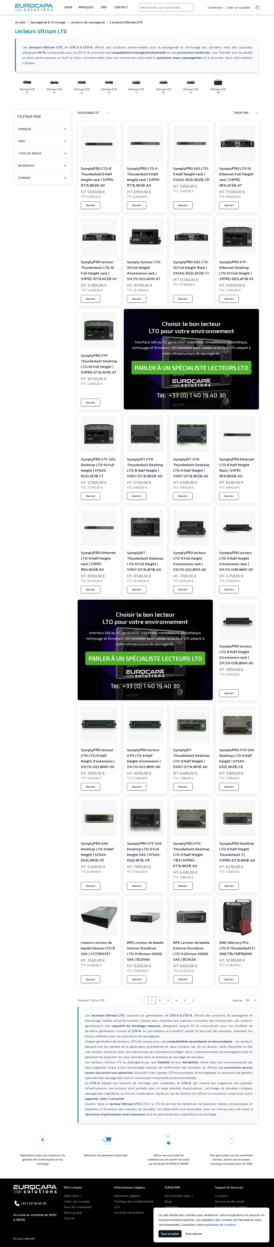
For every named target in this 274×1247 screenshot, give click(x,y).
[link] (143, 1000)
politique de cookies (220, 1224)
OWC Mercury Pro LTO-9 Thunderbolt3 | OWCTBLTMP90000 (237, 948)
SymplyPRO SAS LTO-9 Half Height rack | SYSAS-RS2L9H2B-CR (191, 174)
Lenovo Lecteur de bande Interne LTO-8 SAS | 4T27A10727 (98, 948)
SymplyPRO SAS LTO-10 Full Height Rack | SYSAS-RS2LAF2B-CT (191, 267)
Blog (168, 1201)
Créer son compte (77, 1201)
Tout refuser (194, 1233)
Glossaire (171, 1207)
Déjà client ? (73, 1196)
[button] (43, 114)
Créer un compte (238, 7)
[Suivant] (193, 1000)
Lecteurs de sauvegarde (87, 22)
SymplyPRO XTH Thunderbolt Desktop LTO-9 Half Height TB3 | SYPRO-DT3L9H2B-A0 (191, 854)
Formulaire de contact (231, 1207)
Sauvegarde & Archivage (48, 22)
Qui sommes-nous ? (179, 1196)
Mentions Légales (127, 1196)
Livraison (221, 1196)
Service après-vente (230, 1201)
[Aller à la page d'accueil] (34, 7)
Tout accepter (170, 1233)
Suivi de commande (78, 1207)
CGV (117, 1207)
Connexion (215, 7)
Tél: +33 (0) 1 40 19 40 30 (191, 395)
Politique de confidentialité (133, 1201)
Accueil (20, 22)
